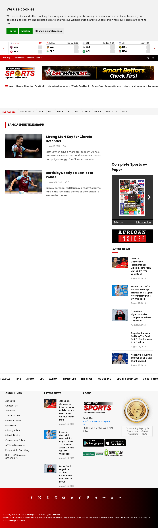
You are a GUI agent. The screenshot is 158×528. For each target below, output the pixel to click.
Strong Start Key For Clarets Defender (69, 139)
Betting (6, 57)
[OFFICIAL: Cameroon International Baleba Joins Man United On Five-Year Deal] (120, 262)
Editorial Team (13, 420)
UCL (69, 111)
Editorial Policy (13, 435)
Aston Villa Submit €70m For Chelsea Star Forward (141, 358)
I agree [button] (12, 31)
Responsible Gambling (17, 450)
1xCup (41, 111)
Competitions (112, 86)
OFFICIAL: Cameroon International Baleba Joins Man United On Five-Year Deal (141, 266)
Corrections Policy (15, 440)
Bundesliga (111, 111)
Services (19, 57)
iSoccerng (105, 378)
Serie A (97, 111)
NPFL (50, 111)
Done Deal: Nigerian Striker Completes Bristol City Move (141, 316)
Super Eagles (27, 111)
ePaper (30, 57)
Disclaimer (11, 425)
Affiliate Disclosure (15, 445)
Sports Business (127, 378)
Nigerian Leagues (58, 86)
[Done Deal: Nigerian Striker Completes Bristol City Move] (120, 315)
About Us (10, 400)
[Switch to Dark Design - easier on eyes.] (148, 58)
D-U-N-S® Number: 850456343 (15, 457)
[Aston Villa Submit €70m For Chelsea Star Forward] (120, 358)
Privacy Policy (12, 430)
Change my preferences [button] (48, 31)
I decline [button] (25, 31)
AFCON (60, 111)
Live (126, 86)
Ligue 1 (125, 111)
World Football (80, 86)
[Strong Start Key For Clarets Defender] (23, 146)
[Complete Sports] (20, 73)
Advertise (10, 410)
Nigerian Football (34, 86)
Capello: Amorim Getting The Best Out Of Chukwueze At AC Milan (141, 338)
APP (38, 57)
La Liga (86, 111)
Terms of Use (12, 415)
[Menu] (9, 86)
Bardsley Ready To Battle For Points (69, 175)
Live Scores (9, 112)
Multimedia (138, 86)
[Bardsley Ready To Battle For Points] (23, 182)
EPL (77, 111)
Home (19, 86)
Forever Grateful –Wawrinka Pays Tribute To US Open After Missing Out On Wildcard (142, 292)
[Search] (153, 58)
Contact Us (11, 405)
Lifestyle (86, 378)
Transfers (98, 86)
